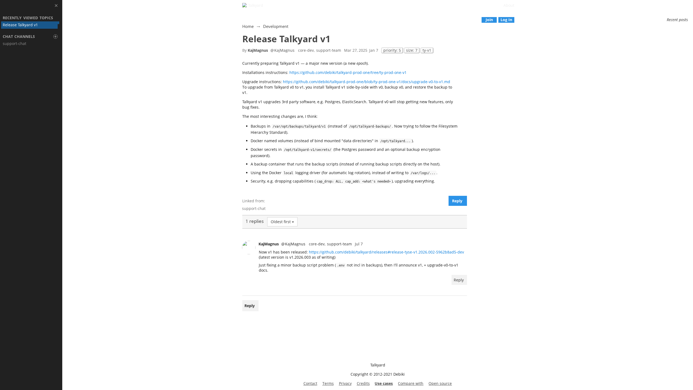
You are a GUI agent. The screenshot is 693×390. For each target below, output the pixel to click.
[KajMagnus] (249, 247)
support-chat (254, 208)
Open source (440, 383)
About (509, 5)
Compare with (410, 383)
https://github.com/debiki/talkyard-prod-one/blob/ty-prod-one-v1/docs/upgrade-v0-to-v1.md (366, 81)
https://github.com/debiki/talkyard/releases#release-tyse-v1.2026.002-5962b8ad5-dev (386, 252)
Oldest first (281, 221)
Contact (310, 383)
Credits (363, 383)
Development (275, 26)
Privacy (345, 383)
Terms (328, 383)
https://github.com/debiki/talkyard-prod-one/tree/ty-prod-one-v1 (348, 72)
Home (248, 26)
